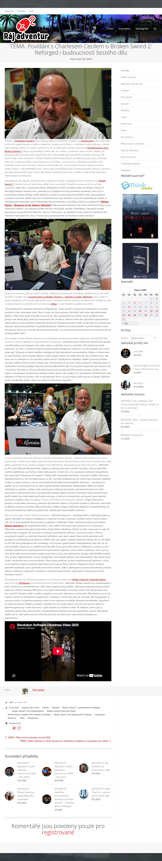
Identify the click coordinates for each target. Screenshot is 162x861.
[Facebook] (155, 11)
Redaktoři (126, 170)
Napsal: (30, 708)
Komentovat (33, 718)
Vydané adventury (130, 150)
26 (135, 315)
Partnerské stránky (130, 163)
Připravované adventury (133, 143)
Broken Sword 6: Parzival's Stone (61, 711)
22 (151, 311)
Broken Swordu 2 (14, 525)
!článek (89, 59)
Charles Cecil (15, 723)
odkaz (54, 304)
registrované (58, 832)
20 (140, 311)
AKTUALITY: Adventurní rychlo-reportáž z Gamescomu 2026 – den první (64, 770)
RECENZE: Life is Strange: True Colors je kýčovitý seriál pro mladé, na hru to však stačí (140, 404)
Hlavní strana (76, 59)
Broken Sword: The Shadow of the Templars (73, 715)
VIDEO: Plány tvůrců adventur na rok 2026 (29, 737)
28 (145, 315)
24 (123, 315)
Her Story (138, 383)
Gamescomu (87, 141)
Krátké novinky (128, 77)
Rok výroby (126, 97)
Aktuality (55, 708)
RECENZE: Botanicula (132, 435)
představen (24, 583)
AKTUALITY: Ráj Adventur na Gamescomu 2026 (101, 766)
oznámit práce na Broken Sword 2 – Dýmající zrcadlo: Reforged (60, 297)
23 (157, 311)
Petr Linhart (38, 690)
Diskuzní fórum (128, 157)
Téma (22, 718)
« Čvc (125, 323)
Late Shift (138, 351)
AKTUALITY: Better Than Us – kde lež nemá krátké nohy (101, 792)
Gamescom (100, 715)
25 (129, 315)
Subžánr (125, 90)
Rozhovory (126, 123)
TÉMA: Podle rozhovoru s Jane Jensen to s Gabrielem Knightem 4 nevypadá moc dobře (64, 741)
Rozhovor (12, 718)
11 (129, 307)
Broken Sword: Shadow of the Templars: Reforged (29, 715)
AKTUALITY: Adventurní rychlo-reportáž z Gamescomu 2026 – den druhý (26, 770)
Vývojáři (125, 103)
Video (124, 130)
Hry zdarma (127, 137)
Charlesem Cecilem (24, 141)
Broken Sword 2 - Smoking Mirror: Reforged (81, 708)
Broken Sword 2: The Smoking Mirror (28, 711)
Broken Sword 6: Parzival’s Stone (89, 579)
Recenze (125, 110)
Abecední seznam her (132, 84)
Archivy (124, 338)
